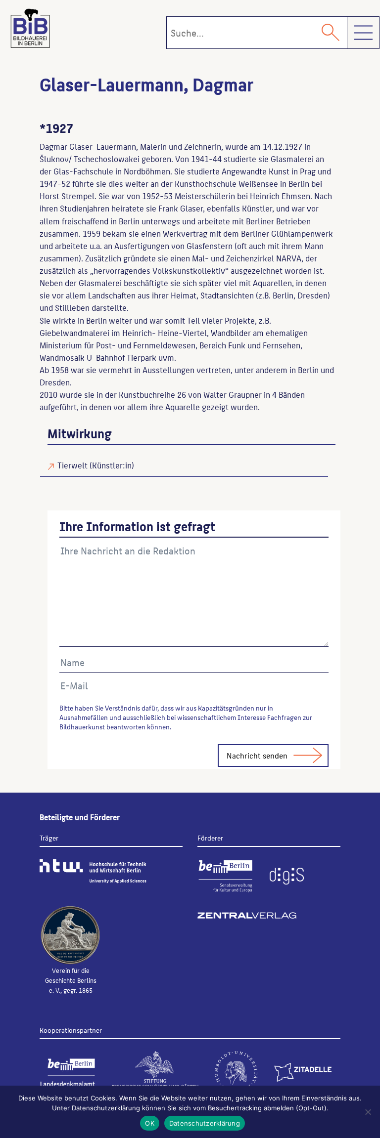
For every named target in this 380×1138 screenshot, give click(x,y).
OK (149, 1123)
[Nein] (368, 1112)
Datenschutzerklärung (204, 1123)
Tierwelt (72, 465)
